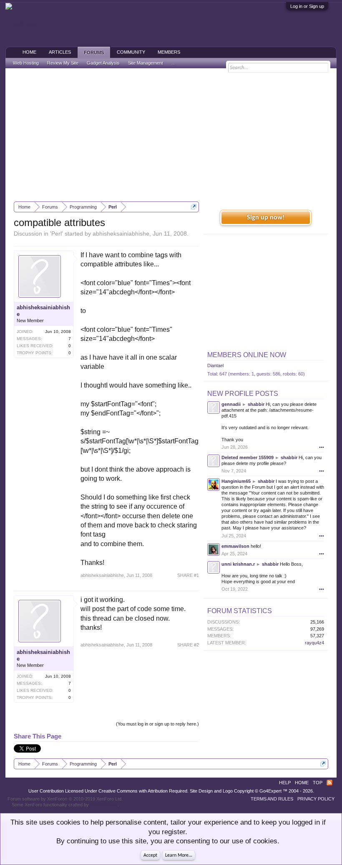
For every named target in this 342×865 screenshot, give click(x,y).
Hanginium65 (236, 481)
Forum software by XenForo (65, 798)
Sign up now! (265, 217)
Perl (56, 233)
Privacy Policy (315, 798)
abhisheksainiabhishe (121, 233)
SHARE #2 (188, 644)
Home (29, 52)
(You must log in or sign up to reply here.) (157, 723)
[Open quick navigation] (193, 206)
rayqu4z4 (314, 642)
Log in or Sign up (307, 6)
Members (169, 52)
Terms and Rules (272, 798)
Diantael (215, 365)
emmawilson (235, 546)
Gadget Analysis (103, 62)
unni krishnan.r (238, 564)
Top (317, 782)
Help (285, 782)
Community (131, 52)
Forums (94, 52)
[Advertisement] (171, 135)
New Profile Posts (242, 393)
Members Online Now (246, 354)
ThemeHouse (104, 804)
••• (321, 447)
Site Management (145, 62)
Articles (60, 52)
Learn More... (178, 855)
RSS (329, 782)
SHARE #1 (188, 575)
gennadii (231, 404)
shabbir (256, 404)
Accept (150, 855)
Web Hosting (26, 62)
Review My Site (62, 62)
